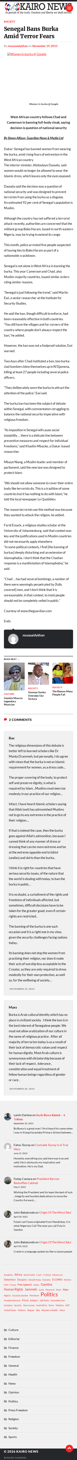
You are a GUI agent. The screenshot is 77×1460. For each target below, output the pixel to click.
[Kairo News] (38, 8)
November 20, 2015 (22, 1088)
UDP (67, 1305)
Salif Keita (44, 1300)
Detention (10, 1279)
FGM (6, 1285)
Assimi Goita (29, 1275)
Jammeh (31, 1289)
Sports (12, 1437)
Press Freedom (18, 1410)
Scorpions (8, 1305)
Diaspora (22, 1279)
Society (9, 21)
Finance (13, 1347)
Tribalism (60, 1305)
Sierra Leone (29, 1305)
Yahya (62, 1310)
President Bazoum (12, 1300)
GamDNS (20, 1457)
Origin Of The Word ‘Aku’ (55, 1212)
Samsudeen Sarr (57, 1300)
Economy (46, 1279)
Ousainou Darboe (20, 1295)
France (13, 1285)
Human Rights (13, 1289)
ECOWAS (57, 1279)
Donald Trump (34, 1279)
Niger (66, 1289)
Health (12, 1374)
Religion (34, 1300)
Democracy (58, 1275)
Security (18, 1305)
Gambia (46, 1284)
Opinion (13, 1392)
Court (39, 1275)
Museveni (49, 1289)
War (38, 1310)
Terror (51, 1305)
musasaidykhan (18, 46)
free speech (25, 1284)
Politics (49, 1294)
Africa (18, 1274)
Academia (8, 1275)
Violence (22, 1310)
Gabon (36, 1285)
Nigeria (7, 1295)
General (13, 1365)
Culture (13, 1330)
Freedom (14, 1356)
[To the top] (69, 1448)
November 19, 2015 (45, 46)
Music (58, 1289)
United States (10, 1310)
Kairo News (27, 1451)
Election (67, 1279)
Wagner (30, 1310)
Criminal (47, 1275)
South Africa (41, 1305)
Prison (25, 1300)
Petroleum (34, 1295)
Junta (41, 1289)
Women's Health (49, 1310)
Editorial (13, 1339)
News (12, 1383)
